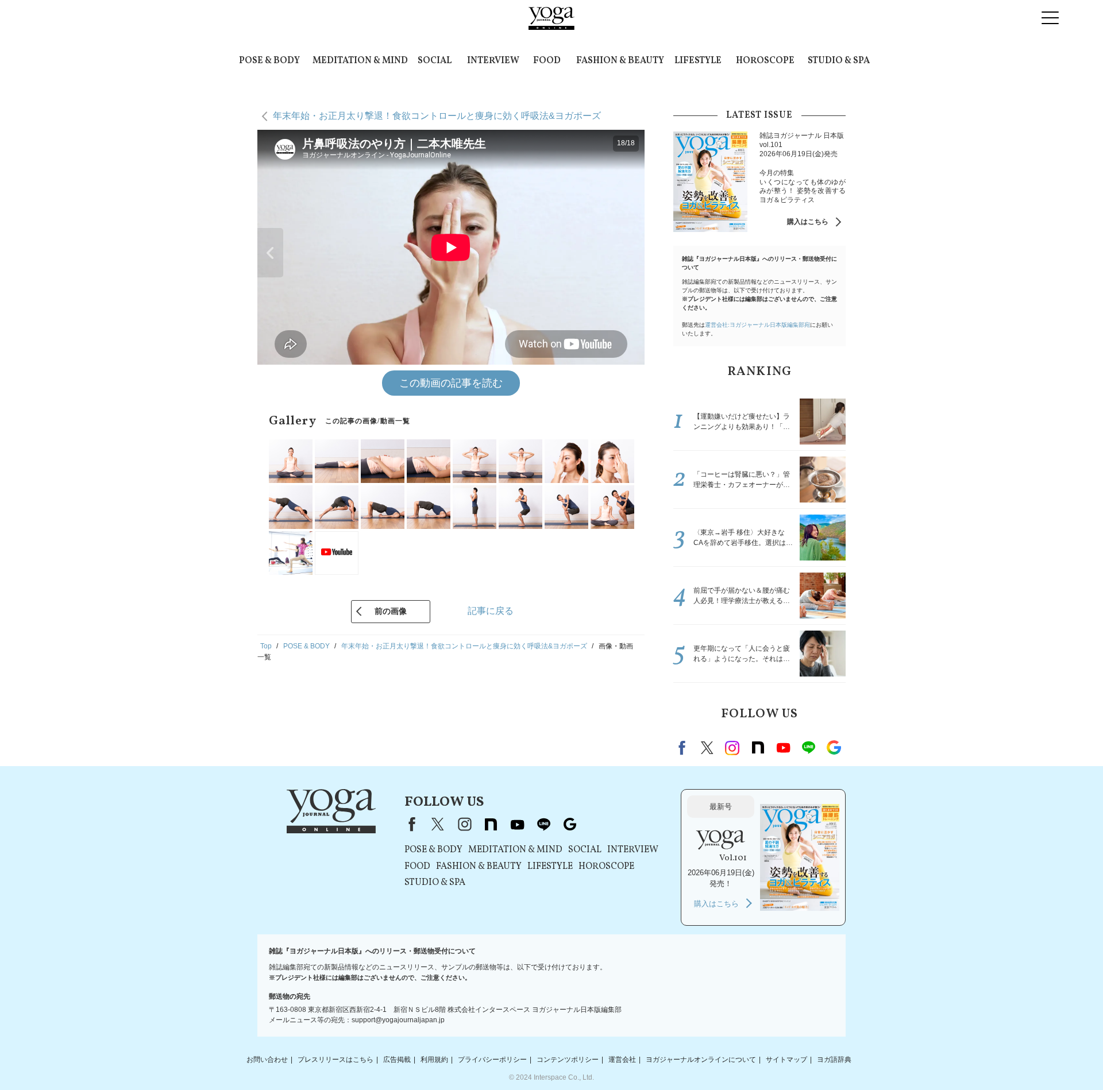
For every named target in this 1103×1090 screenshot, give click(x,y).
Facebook (683, 747)
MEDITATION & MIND (360, 61)
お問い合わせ (267, 1060)
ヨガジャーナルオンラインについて (701, 1060)
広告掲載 (397, 1060)
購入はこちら (807, 222)
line (808, 747)
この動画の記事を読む (451, 383)
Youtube (783, 747)
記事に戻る (491, 611)
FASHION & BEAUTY (620, 61)
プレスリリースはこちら (335, 1060)
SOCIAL (435, 61)
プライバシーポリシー (492, 1060)
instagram (732, 747)
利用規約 (434, 1060)
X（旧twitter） (707, 747)
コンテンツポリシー (568, 1060)
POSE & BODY (269, 61)
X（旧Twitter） (437, 824)
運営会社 (622, 1060)
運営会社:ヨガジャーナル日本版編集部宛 (757, 325)
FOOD (547, 61)
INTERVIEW (493, 61)
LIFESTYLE (698, 61)
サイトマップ (786, 1060)
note (757, 747)
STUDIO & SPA (839, 61)
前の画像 (391, 611)
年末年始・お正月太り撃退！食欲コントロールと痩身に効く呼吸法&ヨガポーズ (437, 116)
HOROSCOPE (765, 61)
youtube (517, 824)
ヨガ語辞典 (834, 1060)
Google (833, 747)
